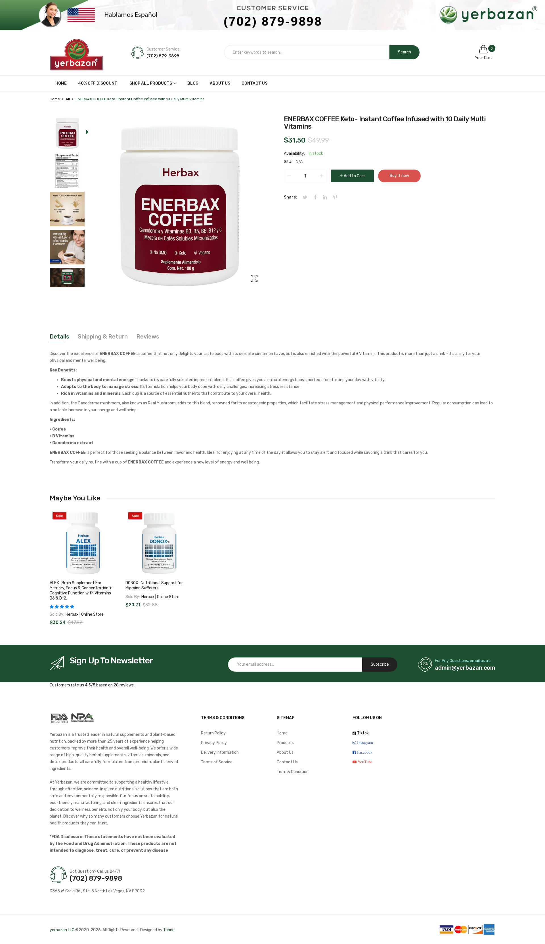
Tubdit (169, 930)
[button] (62, 606)
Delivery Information (220, 752)
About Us (285, 752)
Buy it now (399, 175)
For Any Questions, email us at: (463, 660)
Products (285, 742)
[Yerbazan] (77, 52)
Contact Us (287, 762)
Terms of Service (216, 762)
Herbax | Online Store (85, 614)
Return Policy (213, 733)
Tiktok (362, 733)
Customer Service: (163, 49)
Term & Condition (293, 771)
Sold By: (57, 614)
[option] (67, 134)
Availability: (294, 153)
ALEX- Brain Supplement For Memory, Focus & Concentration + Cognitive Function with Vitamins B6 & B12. (81, 590)
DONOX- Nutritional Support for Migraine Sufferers (154, 585)
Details (59, 336)
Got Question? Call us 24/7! (95, 871)
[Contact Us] (272, 15)
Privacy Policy (214, 742)
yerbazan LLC (62, 930)
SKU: (288, 161)
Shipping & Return (103, 336)
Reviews (147, 336)
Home (282, 733)
